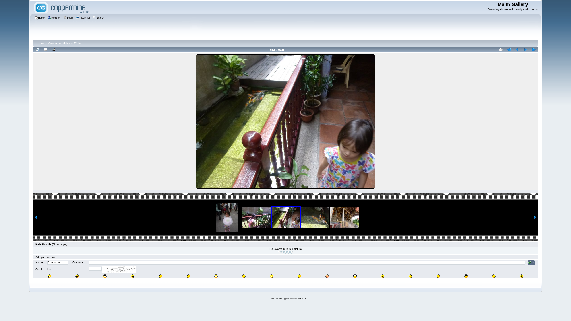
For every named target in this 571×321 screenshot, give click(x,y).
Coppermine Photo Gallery (293, 299)
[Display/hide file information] (45, 49)
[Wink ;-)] (438, 276)
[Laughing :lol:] (49, 276)
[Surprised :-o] (271, 276)
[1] (279, 252)
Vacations (54, 43)
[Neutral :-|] (160, 276)
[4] (288, 252)
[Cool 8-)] (244, 276)
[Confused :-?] (299, 276)
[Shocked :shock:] (355, 276)
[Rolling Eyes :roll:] (410, 276)
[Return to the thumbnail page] (37, 49)
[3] (285, 252)
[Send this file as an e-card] (501, 49)
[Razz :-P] (77, 276)
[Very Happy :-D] (105, 276)
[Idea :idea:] (466, 276)
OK (533, 262)
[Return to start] (509, 49)
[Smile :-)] (132, 276)
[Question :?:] (521, 276)
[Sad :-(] (188, 276)
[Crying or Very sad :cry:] (216, 276)
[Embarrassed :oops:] (327, 276)
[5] (291, 252)
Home (41, 43)
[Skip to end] (534, 49)
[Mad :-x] (382, 276)
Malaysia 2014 (72, 43)
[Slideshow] (54, 49)
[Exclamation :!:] (494, 276)
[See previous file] (517, 49)
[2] (282, 252)
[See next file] (525, 49)
